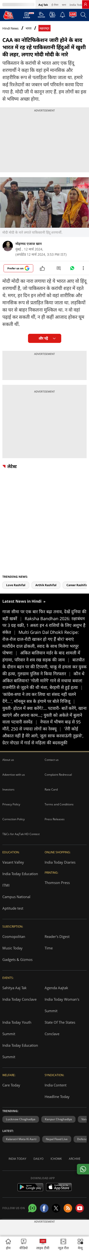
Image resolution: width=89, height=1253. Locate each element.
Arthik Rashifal (45, 585)
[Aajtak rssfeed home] (68, 1208)
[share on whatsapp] (83, 1169)
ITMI (5, 885)
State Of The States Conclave (60, 1028)
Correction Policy (13, 819)
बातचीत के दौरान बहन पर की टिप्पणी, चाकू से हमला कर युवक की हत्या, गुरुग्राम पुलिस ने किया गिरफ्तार (44, 666)
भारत (28, 28)
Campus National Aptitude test (16, 902)
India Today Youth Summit (16, 1028)
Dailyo (38, 1159)
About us (8, 760)
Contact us (52, 760)
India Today (77, 4)
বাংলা (64, 4)
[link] (85, 4)
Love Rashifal (15, 585)
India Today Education (20, 873)
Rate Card (51, 789)
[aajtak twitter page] (56, 1208)
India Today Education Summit (20, 1051)
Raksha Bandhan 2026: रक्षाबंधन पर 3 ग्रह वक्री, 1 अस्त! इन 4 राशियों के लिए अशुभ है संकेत (43, 625)
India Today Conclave (19, 999)
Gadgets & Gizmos (17, 959)
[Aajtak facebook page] (44, 1208)
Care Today (11, 1085)
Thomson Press (57, 882)
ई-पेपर (55, 4)
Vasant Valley (13, 862)
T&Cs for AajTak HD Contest (21, 834)
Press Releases (55, 819)
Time (49, 948)
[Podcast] (52, 14)
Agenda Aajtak (56, 987)
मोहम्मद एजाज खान (28, 243)
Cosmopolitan (13, 936)
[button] (80, 1245)
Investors (8, 789)
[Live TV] (72, 16)
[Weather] (41, 16)
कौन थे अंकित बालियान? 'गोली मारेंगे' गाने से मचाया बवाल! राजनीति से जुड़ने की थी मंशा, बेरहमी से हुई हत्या (43, 680)
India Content (55, 1085)
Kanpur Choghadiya (58, 1119)
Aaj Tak (43, 4)
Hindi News (10, 28)
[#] (72, 269)
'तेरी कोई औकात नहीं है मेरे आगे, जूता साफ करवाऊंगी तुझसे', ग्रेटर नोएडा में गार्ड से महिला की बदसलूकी (43, 735)
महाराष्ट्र (44, 28)
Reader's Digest (57, 936)
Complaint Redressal (58, 775)
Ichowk (56, 1159)
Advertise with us (13, 775)
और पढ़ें (43, 338)
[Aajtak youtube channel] (79, 1208)
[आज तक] (8, 14)
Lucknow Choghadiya (20, 1119)
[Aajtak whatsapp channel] (32, 1208)
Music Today (12, 948)
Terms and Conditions (59, 804)
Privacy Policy (11, 804)
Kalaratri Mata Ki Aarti (21, 1139)
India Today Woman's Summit (62, 1005)
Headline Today (57, 1096)
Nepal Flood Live (57, 1139)
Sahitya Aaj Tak (14, 987)
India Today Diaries (60, 862)
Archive (74, 1159)
